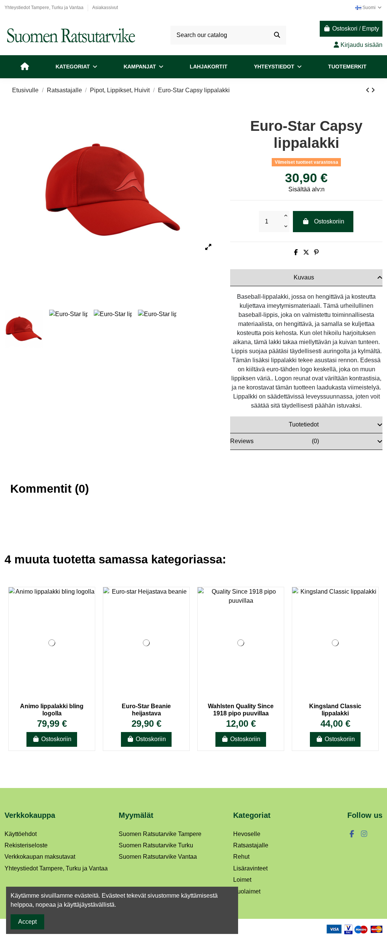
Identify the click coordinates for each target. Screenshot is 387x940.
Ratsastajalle (250, 845)
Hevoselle (246, 834)
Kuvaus (304, 277)
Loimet (242, 879)
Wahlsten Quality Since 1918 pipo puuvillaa (241, 710)
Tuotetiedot (304, 424)
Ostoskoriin (329, 221)
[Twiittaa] (306, 252)
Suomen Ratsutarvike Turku (156, 845)
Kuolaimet (246, 891)
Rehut (241, 856)
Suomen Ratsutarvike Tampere (160, 834)
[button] (76, 66)
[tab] (306, 277)
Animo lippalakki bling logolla (52, 710)
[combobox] (228, 35)
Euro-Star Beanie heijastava (146, 710)
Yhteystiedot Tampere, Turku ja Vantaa (45, 7)
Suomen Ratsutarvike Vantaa (158, 856)
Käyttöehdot (21, 834)
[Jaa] (296, 252)
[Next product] (373, 90)
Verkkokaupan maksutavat (40, 856)
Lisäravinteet (250, 868)
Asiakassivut (105, 7)
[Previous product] (368, 90)
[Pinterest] (316, 252)
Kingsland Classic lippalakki (335, 710)
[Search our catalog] (277, 35)
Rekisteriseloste (26, 845)
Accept (27, 921)
